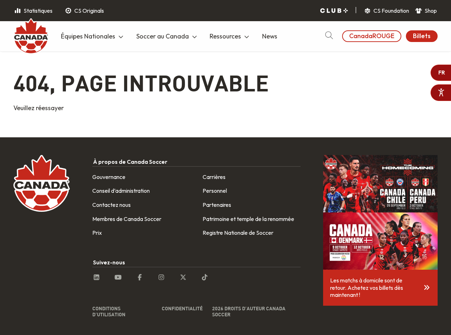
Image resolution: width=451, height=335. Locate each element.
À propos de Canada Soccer (130, 161)
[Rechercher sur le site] (329, 36)
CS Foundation (390, 10)
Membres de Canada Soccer (126, 218)
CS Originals (88, 10)
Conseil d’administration (121, 190)
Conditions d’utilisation (108, 311)
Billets (422, 36)
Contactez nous (111, 204)
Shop (430, 10)
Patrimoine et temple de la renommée (248, 218)
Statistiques (37, 10)
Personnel (215, 190)
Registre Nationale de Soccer (238, 232)
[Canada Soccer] (31, 37)
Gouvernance (108, 176)
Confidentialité (182, 308)
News (269, 36)
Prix (97, 232)
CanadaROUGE (371, 36)
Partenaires (217, 204)
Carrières (214, 176)
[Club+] (334, 10)
